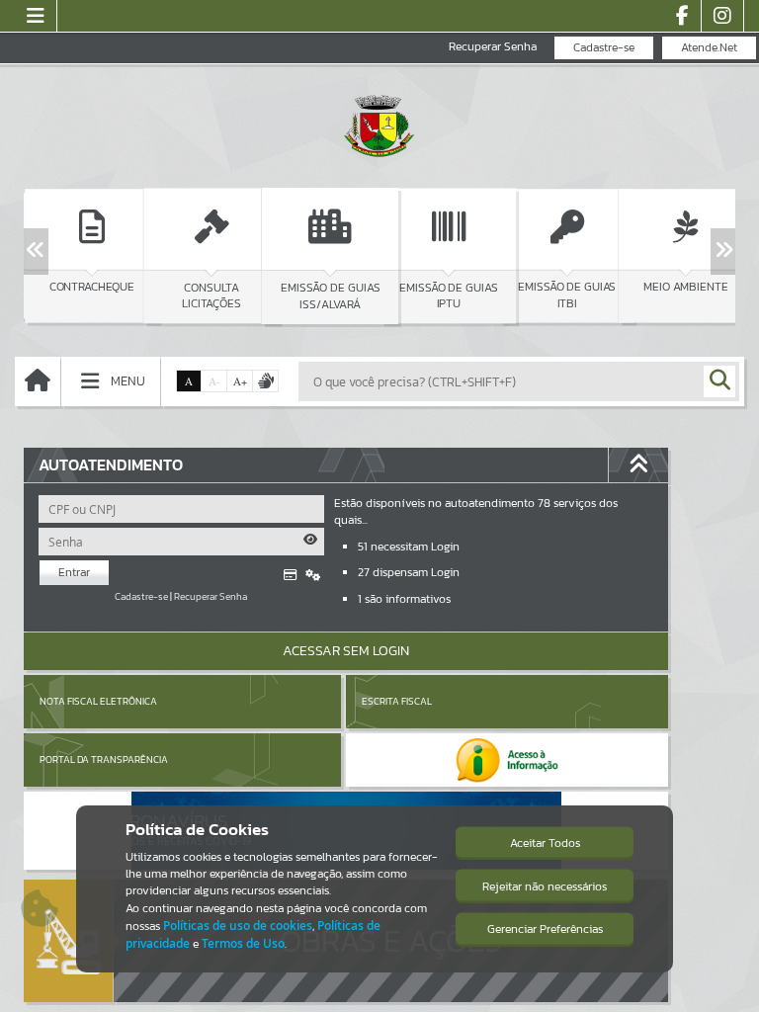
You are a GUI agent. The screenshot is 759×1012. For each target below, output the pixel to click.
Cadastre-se (603, 47)
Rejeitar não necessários (544, 886)
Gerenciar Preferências (545, 929)
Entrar (74, 572)
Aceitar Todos (545, 843)
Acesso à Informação (148, 431)
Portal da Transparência (104, 759)
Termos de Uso (243, 943)
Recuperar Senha (493, 47)
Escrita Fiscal (397, 701)
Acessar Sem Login (346, 650)
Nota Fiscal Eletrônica (98, 701)
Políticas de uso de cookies (237, 925)
